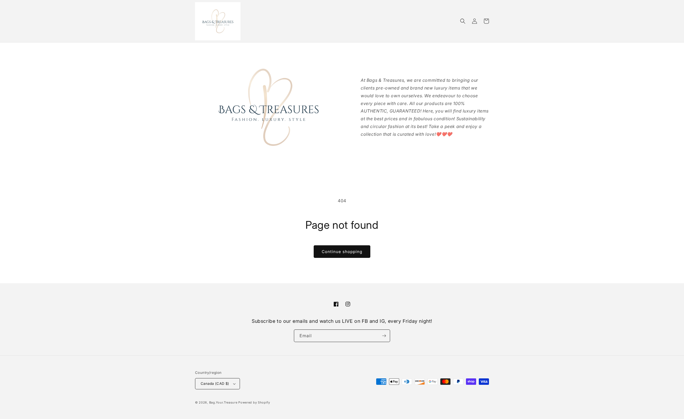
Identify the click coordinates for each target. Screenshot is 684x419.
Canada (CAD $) (215, 383)
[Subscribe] (384, 335)
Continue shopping (342, 251)
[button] (463, 21)
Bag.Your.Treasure (223, 402)
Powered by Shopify (254, 402)
